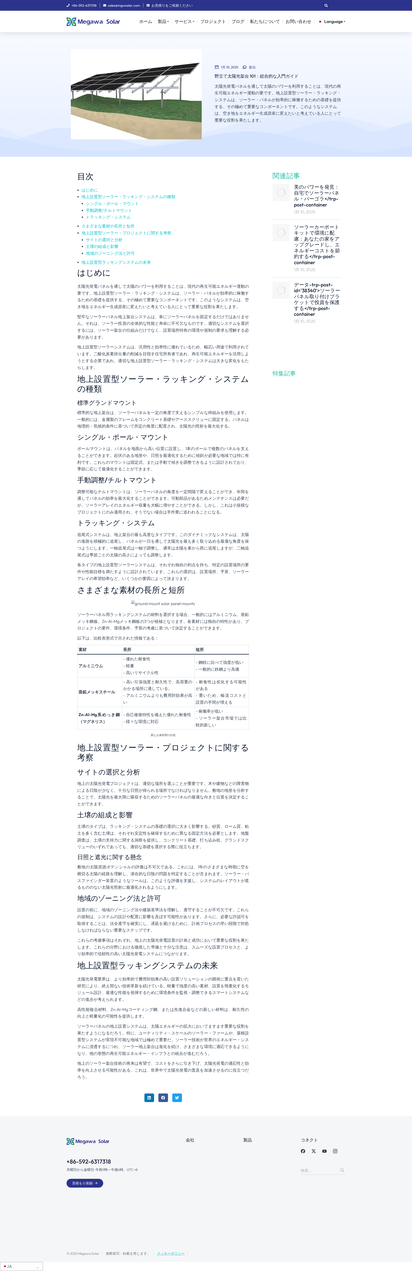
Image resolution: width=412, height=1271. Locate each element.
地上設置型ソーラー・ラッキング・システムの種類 (128, 196)
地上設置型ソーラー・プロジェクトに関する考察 (126, 232)
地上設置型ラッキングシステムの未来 (116, 262)
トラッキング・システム (108, 217)
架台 (252, 67)
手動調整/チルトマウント (109, 210)
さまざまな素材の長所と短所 (108, 226)
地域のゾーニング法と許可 (110, 253)
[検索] (342, 1170)
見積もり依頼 (82, 1183)
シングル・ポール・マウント (112, 203)
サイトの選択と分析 (104, 239)
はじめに (90, 190)
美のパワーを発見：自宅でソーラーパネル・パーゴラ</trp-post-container (316, 196)
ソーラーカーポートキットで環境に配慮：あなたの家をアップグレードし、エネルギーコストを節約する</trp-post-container (317, 244)
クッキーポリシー (171, 1253)
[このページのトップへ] (404, 1263)
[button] (326, 5)
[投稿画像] (281, 192)
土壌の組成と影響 (102, 246)
